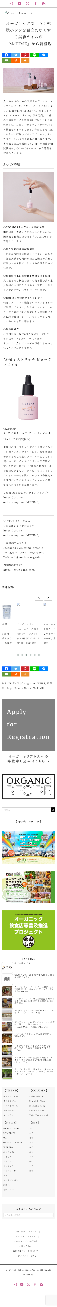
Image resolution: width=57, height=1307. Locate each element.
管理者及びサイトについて (25, 1251)
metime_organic (33, 552)
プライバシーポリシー (28, 1255)
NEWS (41, 683)
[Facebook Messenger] (43, 55)
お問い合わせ (25, 1246)
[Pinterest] (25, 55)
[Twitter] (15, 55)
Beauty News (22, 688)
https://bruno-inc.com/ (19, 569)
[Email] (6, 60)
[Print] (15, 60)
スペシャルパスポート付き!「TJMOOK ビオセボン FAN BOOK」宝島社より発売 (28, 634)
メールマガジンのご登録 (26, 1241)
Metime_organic (32, 547)
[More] (25, 60)
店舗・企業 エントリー (26, 1231)
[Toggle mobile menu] (50, 13)
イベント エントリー (26, 1236)
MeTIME (38, 688)
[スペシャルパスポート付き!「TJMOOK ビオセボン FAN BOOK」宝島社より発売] (28, 611)
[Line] (34, 55)
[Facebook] (6, 55)
